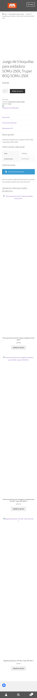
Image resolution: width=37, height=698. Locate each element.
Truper (9, 104)
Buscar (18, 695)
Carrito (28, 693)
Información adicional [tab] (9, 123)
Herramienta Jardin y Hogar (16, 14)
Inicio (5, 14)
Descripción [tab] (6, 117)
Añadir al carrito (17, 91)
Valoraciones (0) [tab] (7, 128)
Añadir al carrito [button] (18, 347)
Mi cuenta (6, 695)
